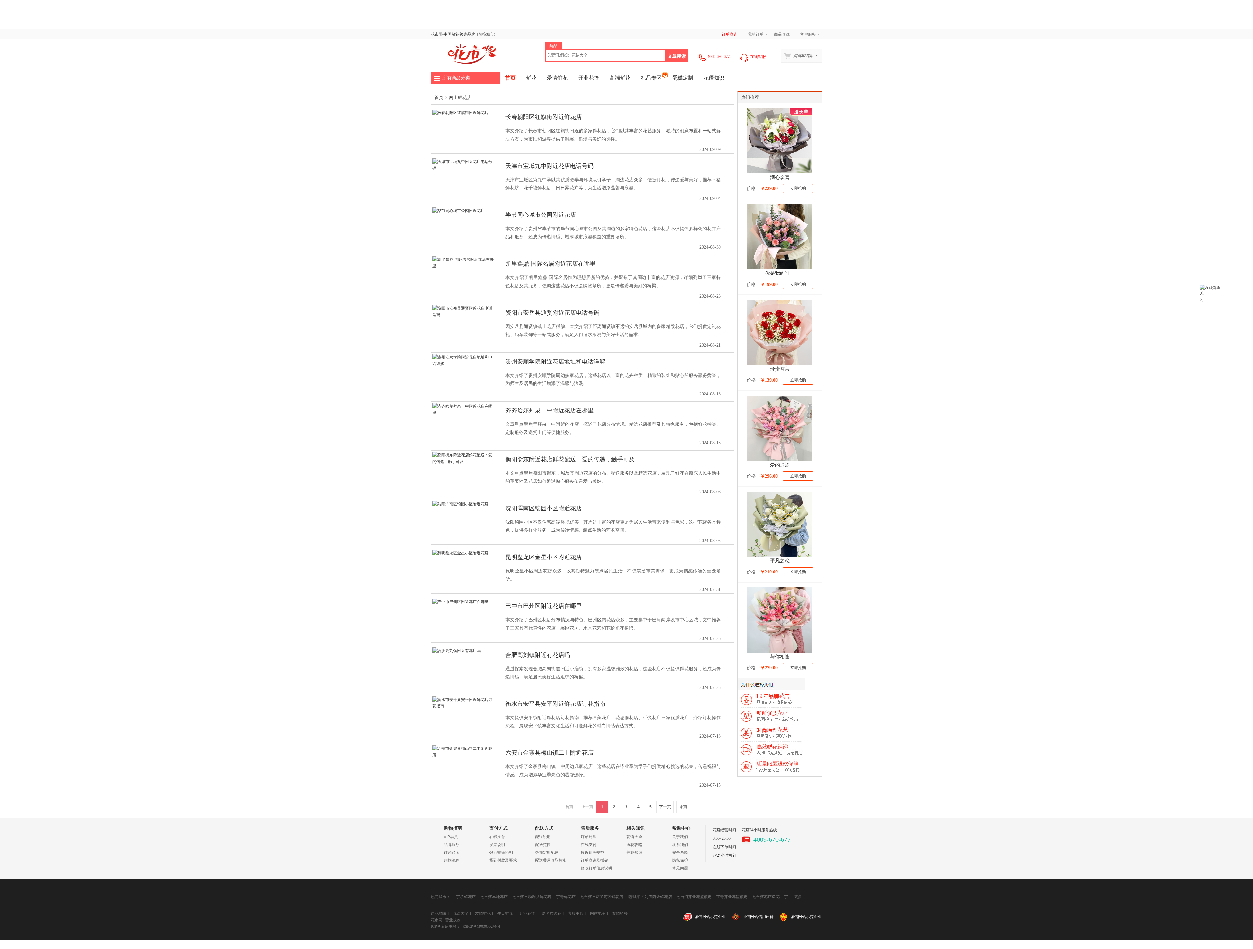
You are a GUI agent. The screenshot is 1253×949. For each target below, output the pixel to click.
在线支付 (497, 837)
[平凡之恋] (779, 524)
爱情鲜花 (557, 78)
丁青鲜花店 (566, 897)
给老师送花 (551, 913)
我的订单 (756, 34)
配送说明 (543, 837)
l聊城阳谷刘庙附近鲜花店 (650, 897)
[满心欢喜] (779, 140)
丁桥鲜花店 (466, 897)
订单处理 (588, 837)
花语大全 (634, 837)
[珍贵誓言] (779, 332)
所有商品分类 (456, 77)
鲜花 (455, 34)
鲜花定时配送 (547, 852)
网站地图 (598, 913)
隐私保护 (680, 860)
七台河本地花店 (494, 897)
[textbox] (605, 55)
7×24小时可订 (724, 855)
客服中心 (575, 913)
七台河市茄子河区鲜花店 (601, 897)
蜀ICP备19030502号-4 (481, 926)
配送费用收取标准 (550, 860)
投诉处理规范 (592, 852)
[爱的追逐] (779, 428)
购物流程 (451, 860)
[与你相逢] (779, 620)
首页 (510, 78)
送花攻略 (634, 844)
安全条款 (680, 852)
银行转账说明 (501, 852)
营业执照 (453, 920)
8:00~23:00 (722, 838)
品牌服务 (451, 844)
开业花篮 (588, 78)
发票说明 (497, 844)
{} (486, 34)
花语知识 (714, 78)
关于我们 (680, 837)
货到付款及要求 (503, 860)
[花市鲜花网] (470, 54)
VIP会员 (451, 837)
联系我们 (680, 844)
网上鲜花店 (460, 97)
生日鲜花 (505, 913)
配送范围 (543, 844)
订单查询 (729, 34)
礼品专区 (651, 78)
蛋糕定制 (682, 78)
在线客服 (757, 56)
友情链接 (620, 913)
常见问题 (680, 868)
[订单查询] (1226, 262)
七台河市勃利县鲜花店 (531, 897)
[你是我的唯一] (779, 236)
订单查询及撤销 (594, 860)
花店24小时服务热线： (761, 830)
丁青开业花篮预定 (732, 897)
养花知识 (634, 852)
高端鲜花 (620, 78)
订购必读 (451, 852)
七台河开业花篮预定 (694, 897)
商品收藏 (782, 34)
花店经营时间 (724, 830)
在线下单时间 (724, 847)
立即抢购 (798, 188)
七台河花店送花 (766, 897)
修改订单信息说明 (596, 868)
